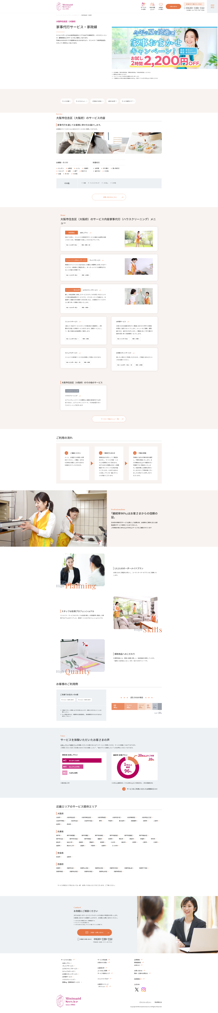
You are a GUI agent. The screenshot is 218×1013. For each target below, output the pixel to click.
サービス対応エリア (74, 15)
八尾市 (156, 821)
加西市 (58, 846)
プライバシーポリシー (145, 1002)
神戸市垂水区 (143, 835)
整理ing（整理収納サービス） (71, 982)
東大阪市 (121, 821)
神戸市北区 (59, 839)
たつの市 (115, 846)
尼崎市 (110, 839)
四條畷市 (133, 821)
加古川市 (69, 842)
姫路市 (100, 839)
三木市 (113, 842)
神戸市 (58, 835)
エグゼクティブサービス (69, 969)
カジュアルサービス (68, 971)
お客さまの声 (111, 101)
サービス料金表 (102, 960)
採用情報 (137, 979)
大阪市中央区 (88, 821)
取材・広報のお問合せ (141, 973)
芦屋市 (142, 839)
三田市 (155, 842)
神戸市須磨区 (128, 835)
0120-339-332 (195, 7)
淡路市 (82, 846)
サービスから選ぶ (66, 960)
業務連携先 (137, 962)
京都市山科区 (103, 871)
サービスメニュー (80, 101)
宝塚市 (102, 842)
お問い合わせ (173, 6)
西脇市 (91, 842)
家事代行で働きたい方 (193, 4)
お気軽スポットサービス (69, 974)
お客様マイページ (103, 985)
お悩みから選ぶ (102, 962)
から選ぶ (143, 8)
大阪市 (58, 817)
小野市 (145, 842)
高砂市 (123, 842)
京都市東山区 (128, 868)
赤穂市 (81, 842)
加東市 (104, 846)
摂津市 (69, 824)
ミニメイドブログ (103, 979)
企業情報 (137, 960)
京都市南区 (59, 871)
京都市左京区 (99, 868)
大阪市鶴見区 (131, 817)
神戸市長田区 (114, 835)
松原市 (58, 824)
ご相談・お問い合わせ (96, 932)
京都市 (58, 868)
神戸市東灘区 (71, 835)
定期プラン (73, 745)
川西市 (134, 842)
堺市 (100, 821)
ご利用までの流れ (97, 101)
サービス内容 (65, 101)
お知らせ (137, 965)
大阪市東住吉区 (86, 817)
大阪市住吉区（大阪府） (86, 15)
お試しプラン (64, 745)
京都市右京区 (74, 871)
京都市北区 (70, 868)
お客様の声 (101, 968)
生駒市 (69, 857)
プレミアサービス (67, 966)
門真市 (110, 821)
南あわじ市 (70, 846)
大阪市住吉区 (71, 817)
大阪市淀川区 (116, 817)
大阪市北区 (74, 821)
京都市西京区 (118, 871)
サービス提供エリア (127, 101)
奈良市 (58, 857)
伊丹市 (153, 839)
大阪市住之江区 (146, 817)
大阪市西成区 (102, 817)
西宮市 (132, 839)
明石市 (121, 839)
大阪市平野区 (60, 821)
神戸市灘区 (85, 835)
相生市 (58, 842)
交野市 (145, 821)
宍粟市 (93, 846)
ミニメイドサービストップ (62, 15)
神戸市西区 (87, 839)
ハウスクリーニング (68, 979)
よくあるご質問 (102, 971)
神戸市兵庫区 (99, 835)
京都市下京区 (143, 868)
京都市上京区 (84, 868)
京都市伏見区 (88, 871)
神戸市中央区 (74, 839)
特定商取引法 (158, 1002)
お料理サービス (67, 977)
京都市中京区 (114, 868)
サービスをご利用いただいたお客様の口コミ (142, 789)
